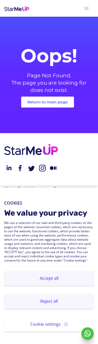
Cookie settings (45, 324)
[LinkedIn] (9, 168)
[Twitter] (31, 168)
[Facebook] (20, 168)
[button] (86, 8)
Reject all (49, 301)
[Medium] (53, 168)
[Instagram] (42, 168)
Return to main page (47, 102)
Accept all (49, 278)
